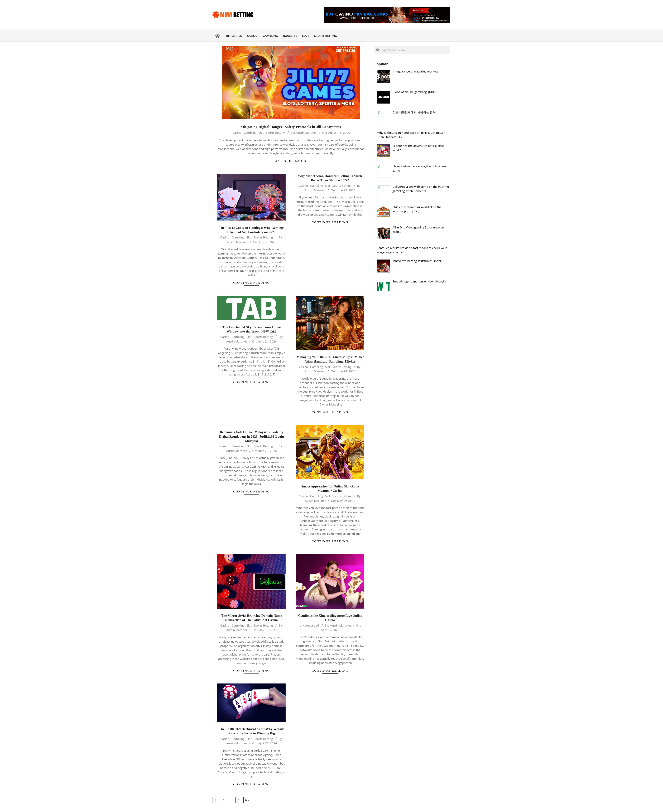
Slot (261, 133)
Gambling (250, 133)
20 (239, 800)
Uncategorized (309, 625)
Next (248, 800)
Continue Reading (290, 161)
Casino (236, 133)
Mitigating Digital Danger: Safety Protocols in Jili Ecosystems (291, 127)
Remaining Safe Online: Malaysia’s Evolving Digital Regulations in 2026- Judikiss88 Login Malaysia (251, 436)
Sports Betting (275, 133)
